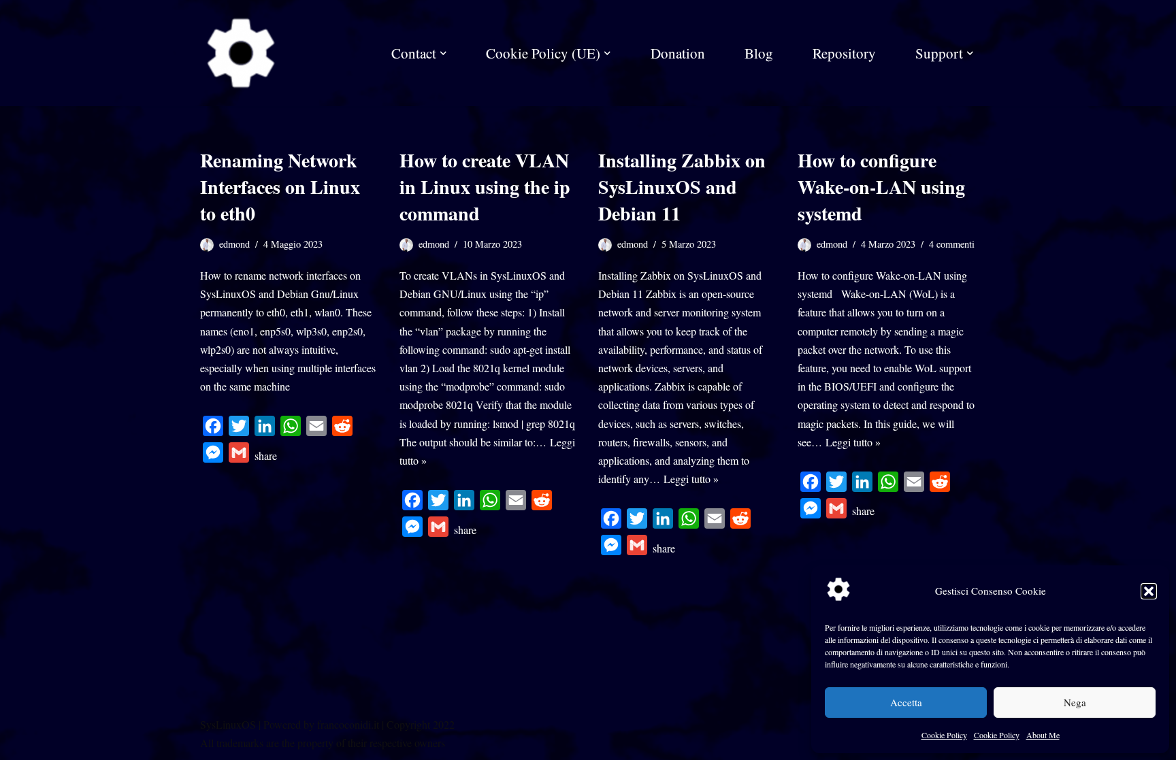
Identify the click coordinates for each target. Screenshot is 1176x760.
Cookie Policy (944, 734)
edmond (234, 243)
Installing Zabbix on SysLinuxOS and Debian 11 (682, 186)
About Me (1043, 734)
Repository (844, 53)
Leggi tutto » (691, 479)
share (266, 455)
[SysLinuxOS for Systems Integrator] (241, 53)
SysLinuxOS (228, 724)
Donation (678, 53)
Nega (1075, 702)
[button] (1149, 591)
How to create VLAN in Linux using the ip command (484, 186)
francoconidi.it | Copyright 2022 (386, 724)
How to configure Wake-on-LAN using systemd (881, 186)
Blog (759, 53)
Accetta (906, 702)
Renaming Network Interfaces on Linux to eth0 (280, 186)
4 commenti (952, 243)
